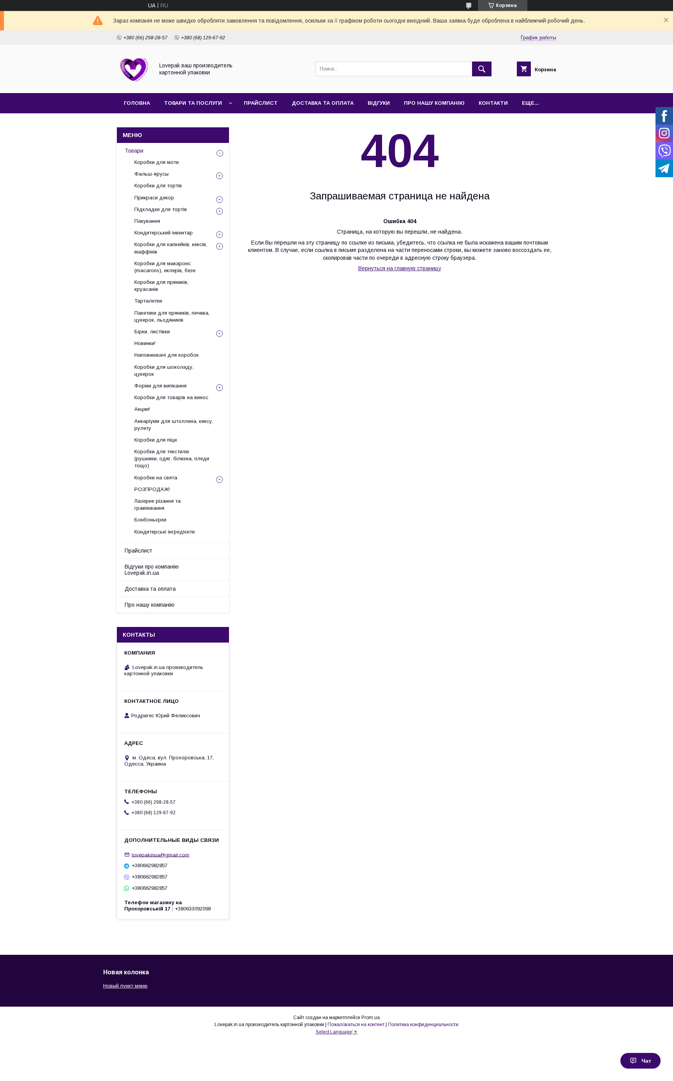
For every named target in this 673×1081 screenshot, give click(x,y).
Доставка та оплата (323, 103)
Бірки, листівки (152, 332)
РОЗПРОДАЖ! (152, 489)
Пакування (147, 221)
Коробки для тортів (158, 185)
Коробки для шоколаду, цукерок (164, 370)
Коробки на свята (155, 478)
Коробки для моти (156, 162)
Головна (137, 103)
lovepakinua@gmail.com (160, 854)
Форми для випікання (160, 386)
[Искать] (482, 69)
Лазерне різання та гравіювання (157, 504)
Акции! (142, 409)
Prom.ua (370, 1017)
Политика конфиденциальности (423, 1024)
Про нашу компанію (434, 103)
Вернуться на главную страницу (399, 268)
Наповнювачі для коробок (166, 355)
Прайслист (261, 103)
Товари (134, 151)
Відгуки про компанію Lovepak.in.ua (152, 569)
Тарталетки (148, 301)
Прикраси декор (154, 198)
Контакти (493, 103)
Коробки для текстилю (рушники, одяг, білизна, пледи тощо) (171, 458)
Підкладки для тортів (160, 209)
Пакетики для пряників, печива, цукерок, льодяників (172, 316)
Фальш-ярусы (151, 174)
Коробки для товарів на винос (171, 397)
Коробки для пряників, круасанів (161, 285)
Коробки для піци (155, 440)
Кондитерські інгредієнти (164, 532)
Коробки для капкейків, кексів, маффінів (170, 247)
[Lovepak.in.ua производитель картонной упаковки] (133, 83)
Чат (646, 1061)
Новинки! (144, 343)
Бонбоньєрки (150, 520)
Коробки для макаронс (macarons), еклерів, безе (165, 267)
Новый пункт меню (125, 986)
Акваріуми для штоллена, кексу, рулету (173, 424)
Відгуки (379, 103)
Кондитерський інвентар (163, 233)
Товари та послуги (193, 103)
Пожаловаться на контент (356, 1024)
